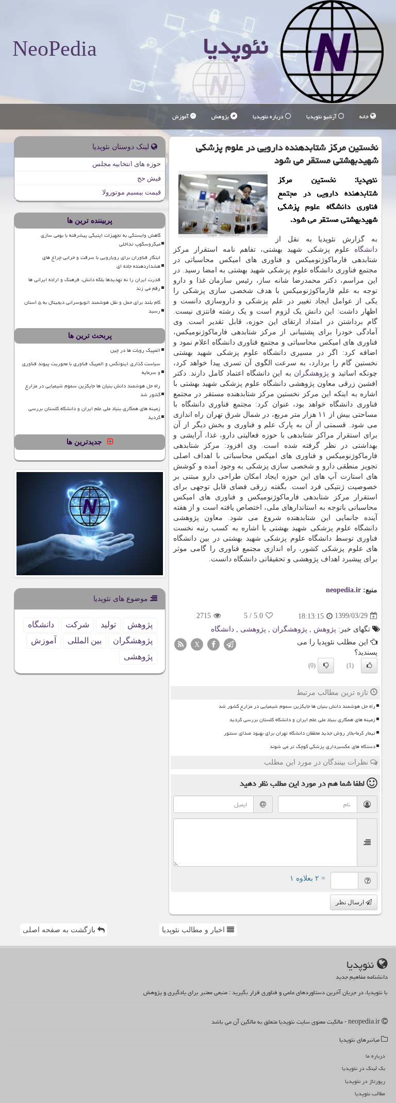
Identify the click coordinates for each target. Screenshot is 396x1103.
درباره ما (375, 1055)
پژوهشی (253, 629)
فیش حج (149, 178)
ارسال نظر (351, 902)
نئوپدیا (235, 46)
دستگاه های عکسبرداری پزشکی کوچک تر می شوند (322, 746)
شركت (77, 624)
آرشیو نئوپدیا (322, 116)
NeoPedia (54, 48)
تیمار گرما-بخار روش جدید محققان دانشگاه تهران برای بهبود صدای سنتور (299, 733)
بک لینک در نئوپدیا (363, 1068)
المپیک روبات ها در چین (135, 350)
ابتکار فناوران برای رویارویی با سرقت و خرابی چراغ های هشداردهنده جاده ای (101, 261)
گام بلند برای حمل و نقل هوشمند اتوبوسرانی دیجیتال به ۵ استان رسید (92, 306)
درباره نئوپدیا (269, 116)
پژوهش (220, 116)
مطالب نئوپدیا (370, 1093)
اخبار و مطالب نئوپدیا (194, 930)
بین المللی (85, 640)
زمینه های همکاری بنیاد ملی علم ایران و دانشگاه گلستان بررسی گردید (302, 720)
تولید (108, 624)
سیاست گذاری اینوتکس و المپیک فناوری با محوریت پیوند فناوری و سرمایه (91, 368)
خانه (364, 116)
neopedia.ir (343, 590)
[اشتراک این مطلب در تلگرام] (230, 643)
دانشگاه (365, 249)
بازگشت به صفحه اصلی (60, 930)
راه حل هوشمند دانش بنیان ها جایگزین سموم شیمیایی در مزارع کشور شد (297, 706)
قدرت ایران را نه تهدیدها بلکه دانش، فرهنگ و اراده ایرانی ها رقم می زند (94, 284)
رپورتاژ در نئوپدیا (365, 1081)
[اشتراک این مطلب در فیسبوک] (213, 643)
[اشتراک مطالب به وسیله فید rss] (180, 643)
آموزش (181, 116)
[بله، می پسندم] (369, 665)
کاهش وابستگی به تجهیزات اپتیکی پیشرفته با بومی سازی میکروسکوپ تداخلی (100, 239)
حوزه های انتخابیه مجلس (126, 164)
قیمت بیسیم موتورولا (131, 192)
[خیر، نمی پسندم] (326, 665)
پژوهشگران (311, 373)
